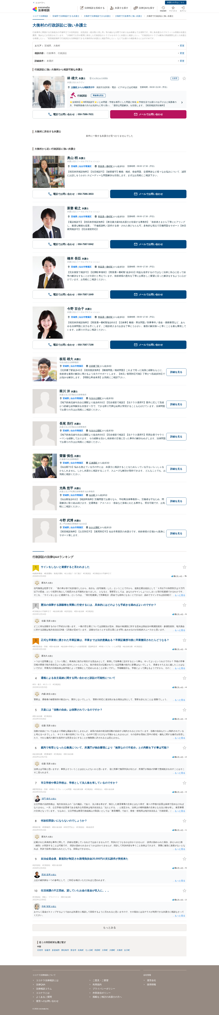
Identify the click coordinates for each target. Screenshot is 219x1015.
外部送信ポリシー (102, 993)
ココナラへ (40, 3)
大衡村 (74, 87)
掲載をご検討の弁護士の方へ (107, 997)
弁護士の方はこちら (175, 2)
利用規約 (97, 984)
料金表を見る (98, 95)
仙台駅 (92, 495)
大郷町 (112, 950)
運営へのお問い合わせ (47, 1001)
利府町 (97, 950)
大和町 (105, 950)
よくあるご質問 (44, 997)
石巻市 (40, 950)
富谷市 (73, 950)
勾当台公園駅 (95, 398)
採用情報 (151, 984)
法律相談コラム (44, 988)
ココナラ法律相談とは (47, 980)
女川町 (127, 950)
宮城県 (74, 166)
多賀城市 (56, 950)
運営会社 (151, 980)
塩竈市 (47, 950)
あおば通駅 (94, 527)
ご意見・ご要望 (100, 980)
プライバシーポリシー (104, 988)
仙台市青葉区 (85, 166)
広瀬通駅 (93, 463)
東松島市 (65, 950)
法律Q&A (40, 984)
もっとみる (109, 927)
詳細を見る (176, 372)
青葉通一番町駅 (105, 166)
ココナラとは (43, 993)
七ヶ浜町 (89, 950)
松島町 (81, 950)
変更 (182, 45)
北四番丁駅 (94, 366)
